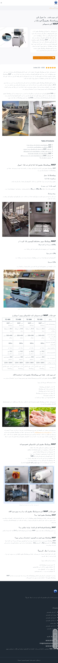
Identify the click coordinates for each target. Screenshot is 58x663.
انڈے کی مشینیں (51, 626)
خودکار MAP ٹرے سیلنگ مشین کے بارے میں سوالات (36, 155)
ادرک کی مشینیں (51, 620)
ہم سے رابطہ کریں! (45, 157)
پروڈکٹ (51, 8)
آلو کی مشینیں (51, 612)
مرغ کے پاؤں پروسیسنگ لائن (43, 432)
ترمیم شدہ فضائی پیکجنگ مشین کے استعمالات (37, 151)
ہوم (57, 8)
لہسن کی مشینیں (51, 617)
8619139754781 (51, 640)
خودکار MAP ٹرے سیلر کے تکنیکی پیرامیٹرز (37, 149)
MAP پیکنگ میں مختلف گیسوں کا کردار (39, 147)
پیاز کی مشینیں (51, 615)
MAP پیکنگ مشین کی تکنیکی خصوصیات (39, 153)
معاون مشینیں (51, 628)
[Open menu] (1, 3)
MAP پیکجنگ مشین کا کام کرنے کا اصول (38, 145)
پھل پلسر (53, 623)
